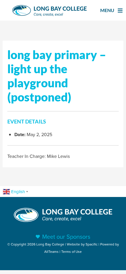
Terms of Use (71, 251)
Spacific (92, 244)
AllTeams (51, 251)
